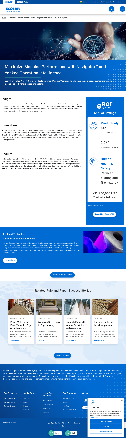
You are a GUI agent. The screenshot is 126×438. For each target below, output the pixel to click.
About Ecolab (67, 398)
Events (25, 406)
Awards (26, 398)
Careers (65, 402)
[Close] (122, 401)
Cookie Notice (94, 417)
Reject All (106, 426)
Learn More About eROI (104, 214)
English (85, 2)
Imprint (45, 408)
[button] (111, 9)
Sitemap (46, 412)
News (25, 410)
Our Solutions (8, 398)
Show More (14, 340)
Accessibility (47, 401)
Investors (94, 2)
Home (4, 18)
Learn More (10, 260)
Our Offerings (8, 402)
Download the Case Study (62, 275)
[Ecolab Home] (11, 9)
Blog (25, 402)
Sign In (120, 2)
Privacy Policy (67, 423)
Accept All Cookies (106, 421)
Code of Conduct (68, 410)
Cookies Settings (106, 431)
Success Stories (9, 406)
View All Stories (62, 355)
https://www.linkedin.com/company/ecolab (85, 400)
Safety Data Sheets (108, 2)
